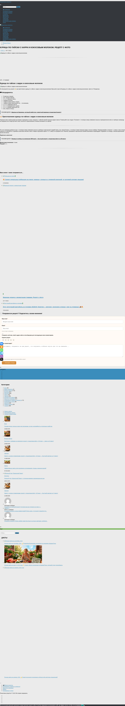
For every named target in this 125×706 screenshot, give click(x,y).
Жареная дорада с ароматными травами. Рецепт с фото (23, 297)
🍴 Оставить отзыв (9, 362)
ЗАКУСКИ (5, 18)
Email (3, 325)
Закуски (6, 396)
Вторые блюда (7, 43)
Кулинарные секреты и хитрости (13, 400)
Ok (82, 705)
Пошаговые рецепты (5, 2)
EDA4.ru (3, 50)
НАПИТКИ (6, 19)
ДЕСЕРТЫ (6, 17)
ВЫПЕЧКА (6, 15)
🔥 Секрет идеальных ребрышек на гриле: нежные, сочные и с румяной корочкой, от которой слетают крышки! (43, 179)
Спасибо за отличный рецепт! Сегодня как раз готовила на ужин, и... (22, 507)
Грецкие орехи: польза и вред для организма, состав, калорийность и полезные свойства (28, 426)
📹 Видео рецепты (8, 685)
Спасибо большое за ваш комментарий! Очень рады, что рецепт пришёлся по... (25, 511)
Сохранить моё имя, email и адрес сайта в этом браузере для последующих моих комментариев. (27, 335)
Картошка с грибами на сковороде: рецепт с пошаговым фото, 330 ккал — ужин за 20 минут (29, 441)
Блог (5, 388)
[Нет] (84, 705)
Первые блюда (8, 404)
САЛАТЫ (5, 14)
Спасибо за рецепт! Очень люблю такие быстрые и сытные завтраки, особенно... (25, 521)
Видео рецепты (8, 389)
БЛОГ (4, 22)
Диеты (6, 394)
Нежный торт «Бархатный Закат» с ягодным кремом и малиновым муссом (24, 478)
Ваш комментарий (7, 343)
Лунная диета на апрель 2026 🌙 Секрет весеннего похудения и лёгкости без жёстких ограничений (30, 677)
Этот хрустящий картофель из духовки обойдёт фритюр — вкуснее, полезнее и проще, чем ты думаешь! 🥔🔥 (43, 307)
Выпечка (6, 392)
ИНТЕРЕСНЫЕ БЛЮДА (9, 21)
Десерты (6, 393)
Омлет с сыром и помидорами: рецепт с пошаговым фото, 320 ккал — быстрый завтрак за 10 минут (31, 456)
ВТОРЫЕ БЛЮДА (7, 13)
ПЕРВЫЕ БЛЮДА (8, 11)
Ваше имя (5, 318)
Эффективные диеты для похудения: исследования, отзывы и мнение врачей (25, 468)
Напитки (6, 403)
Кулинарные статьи (9, 401)
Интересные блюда (9, 397)
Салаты (6, 405)
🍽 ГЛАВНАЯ (6, 9)
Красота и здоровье (9, 399)
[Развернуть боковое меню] (0, 367)
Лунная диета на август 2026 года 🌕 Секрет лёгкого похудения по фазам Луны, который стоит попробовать (33, 565)
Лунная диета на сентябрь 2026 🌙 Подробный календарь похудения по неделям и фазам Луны (30, 543)
